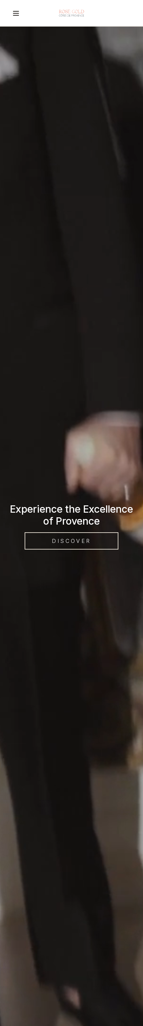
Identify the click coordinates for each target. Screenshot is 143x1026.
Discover (71, 541)
